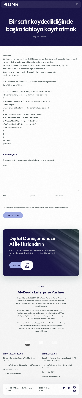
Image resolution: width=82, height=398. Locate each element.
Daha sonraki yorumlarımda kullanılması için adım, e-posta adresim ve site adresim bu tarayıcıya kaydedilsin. (37, 207)
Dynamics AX (41, 37)
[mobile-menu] (76, 4)
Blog (34, 37)
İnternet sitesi (59, 195)
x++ (48, 37)
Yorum (5, 165)
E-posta (32, 195)
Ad (4, 195)
